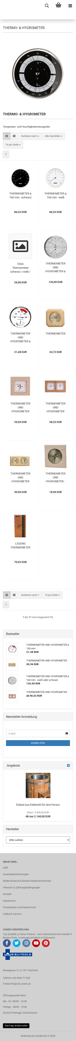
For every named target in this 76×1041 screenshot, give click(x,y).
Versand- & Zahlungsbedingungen (21, 887)
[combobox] (30, 136)
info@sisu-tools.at (20, 983)
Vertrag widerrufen (16, 1025)
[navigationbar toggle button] (70, 6)
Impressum (9, 900)
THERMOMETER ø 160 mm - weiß (55, 195)
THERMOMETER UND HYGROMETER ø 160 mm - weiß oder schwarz (55, 267)
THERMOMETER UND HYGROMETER (20, 407)
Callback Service (12, 913)
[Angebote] (68, 765)
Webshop (26, 1035)
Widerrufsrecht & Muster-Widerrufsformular (27, 880)
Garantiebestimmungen (16, 874)
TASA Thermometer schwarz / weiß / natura (20, 268)
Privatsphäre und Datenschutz (19, 907)
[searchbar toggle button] (47, 6)
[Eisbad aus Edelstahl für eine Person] (38, 785)
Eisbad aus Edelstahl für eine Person (38, 804)
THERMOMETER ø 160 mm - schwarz (20, 195)
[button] (7, 136)
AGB (5, 867)
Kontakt (7, 894)
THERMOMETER (55, 333)
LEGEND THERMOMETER (20, 545)
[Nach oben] (65, 1035)
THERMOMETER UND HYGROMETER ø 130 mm (20, 337)
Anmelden (38, 743)
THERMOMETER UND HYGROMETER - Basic (55, 477)
